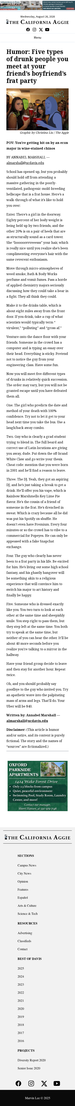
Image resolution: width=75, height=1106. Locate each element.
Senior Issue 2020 (29, 1068)
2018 (21, 1024)
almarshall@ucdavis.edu (25, 163)
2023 (21, 984)
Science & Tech (28, 913)
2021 (21, 1000)
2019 (21, 1016)
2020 (21, 1008)
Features (23, 889)
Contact (22, 949)
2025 (21, 968)
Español (23, 897)
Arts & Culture (27, 905)
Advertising (25, 933)
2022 (21, 992)
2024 (21, 976)
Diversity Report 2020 (32, 1060)
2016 (21, 1041)
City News (24, 873)
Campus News (27, 865)
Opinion (23, 881)
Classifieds (24, 941)
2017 (21, 1033)
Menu (37, 37)
